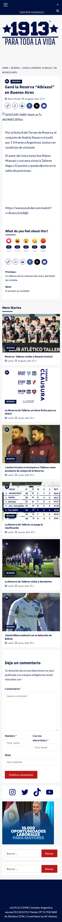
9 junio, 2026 (23, 586)
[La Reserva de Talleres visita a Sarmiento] (31, 558)
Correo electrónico (40, 738)
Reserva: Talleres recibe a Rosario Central (28, 356)
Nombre (11, 735)
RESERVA (16, 81)
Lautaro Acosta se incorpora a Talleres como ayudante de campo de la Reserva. (30, 469)
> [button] (57, 5)
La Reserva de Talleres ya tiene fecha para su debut (30, 412)
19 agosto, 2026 (24, 360)
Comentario (13, 688)
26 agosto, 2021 (32, 99)
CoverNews (33, 916)
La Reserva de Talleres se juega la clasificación (24, 526)
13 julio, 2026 (23, 475)
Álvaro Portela (14, 99)
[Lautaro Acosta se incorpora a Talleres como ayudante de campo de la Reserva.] (31, 444)
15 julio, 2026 (23, 418)
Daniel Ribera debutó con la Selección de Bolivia (28, 637)
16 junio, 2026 (24, 532)
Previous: (30, 276)
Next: (17, 289)
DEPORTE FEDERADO (32, 12)
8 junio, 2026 (23, 643)
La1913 (11, 360)
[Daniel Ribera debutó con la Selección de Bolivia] (31, 612)
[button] (5, 4)
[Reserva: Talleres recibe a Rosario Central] (31, 333)
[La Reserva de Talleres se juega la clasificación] (31, 501)
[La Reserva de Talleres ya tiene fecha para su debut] (31, 387)
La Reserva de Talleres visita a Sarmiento (28, 581)
